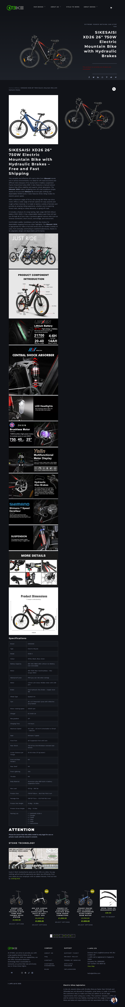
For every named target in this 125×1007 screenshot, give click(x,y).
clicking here (15, 878)
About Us (55, 7)
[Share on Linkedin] (97, 77)
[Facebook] (8, 972)
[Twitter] (15, 972)
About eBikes (89, 7)
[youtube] (11, 972)
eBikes (17, 88)
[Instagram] (22, 972)
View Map (91, 966)
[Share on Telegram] (114, 77)
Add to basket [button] (108, 916)
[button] (116, 7)
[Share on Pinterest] (106, 77)
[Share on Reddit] (110, 77)
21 (67, 936)
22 (70, 936)
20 (64, 936)
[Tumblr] (32, 972)
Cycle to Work (72, 7)
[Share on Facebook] (88, 77)
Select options (16, 924)
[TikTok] (28, 972)
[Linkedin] (18, 972)
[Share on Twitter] (92, 77)
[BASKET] (111, 8)
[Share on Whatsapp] (101, 77)
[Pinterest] (25, 972)
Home (11, 88)
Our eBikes (38, 7)
